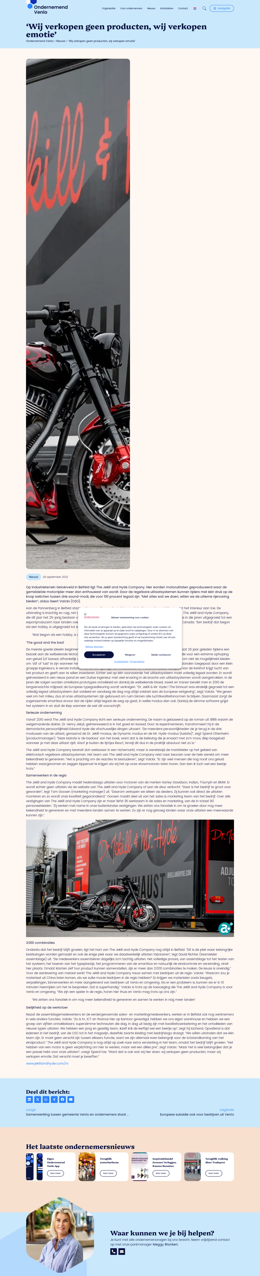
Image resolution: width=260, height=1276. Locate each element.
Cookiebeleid (121, 661)
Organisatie (108, 8)
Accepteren (98, 654)
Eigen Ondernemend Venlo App (56, 1162)
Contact (183, 8)
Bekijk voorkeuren (161, 654)
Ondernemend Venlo (39, 41)
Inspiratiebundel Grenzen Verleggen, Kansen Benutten (164, 1162)
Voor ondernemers (131, 8)
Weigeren (130, 654)
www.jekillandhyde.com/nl (47, 1063)
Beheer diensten (94, 646)
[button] (29, 1099)
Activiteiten (166, 8)
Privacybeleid (137, 661)
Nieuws (151, 8)
